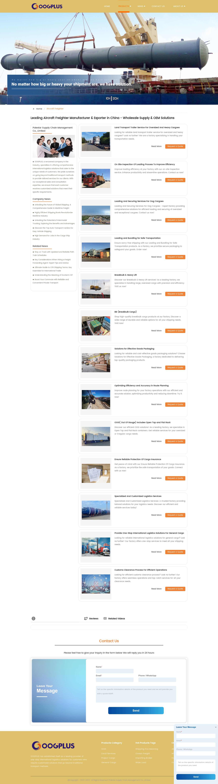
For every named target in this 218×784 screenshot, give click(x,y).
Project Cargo (108, 758)
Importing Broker (143, 758)
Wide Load (140, 762)
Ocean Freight (142, 753)
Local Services (108, 753)
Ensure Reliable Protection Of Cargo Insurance (138, 459)
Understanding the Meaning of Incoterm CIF (54, 275)
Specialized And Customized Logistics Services (138, 496)
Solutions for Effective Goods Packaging (134, 348)
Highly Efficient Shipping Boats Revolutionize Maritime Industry (53, 214)
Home (107, 6)
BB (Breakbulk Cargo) (126, 312)
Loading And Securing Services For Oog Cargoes (139, 201)
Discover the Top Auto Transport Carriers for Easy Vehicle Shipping (53, 230)
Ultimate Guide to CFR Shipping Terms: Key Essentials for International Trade (52, 269)
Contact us (158, 6)
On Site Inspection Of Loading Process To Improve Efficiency (145, 164)
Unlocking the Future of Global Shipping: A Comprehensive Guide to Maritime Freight (52, 206)
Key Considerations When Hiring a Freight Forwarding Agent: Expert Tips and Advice (52, 261)
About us (178, 6)
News (140, 6)
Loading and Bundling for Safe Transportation (138, 238)
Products (123, 6)
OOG (103, 749)
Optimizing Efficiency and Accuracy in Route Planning (142, 385)
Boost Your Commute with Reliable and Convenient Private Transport (51, 281)
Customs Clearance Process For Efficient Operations (141, 570)
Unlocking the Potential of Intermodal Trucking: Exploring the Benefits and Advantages (54, 222)
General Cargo (108, 762)
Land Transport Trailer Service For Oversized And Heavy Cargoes (147, 127)
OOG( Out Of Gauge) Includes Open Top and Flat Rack (142, 422)
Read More (156, 146)
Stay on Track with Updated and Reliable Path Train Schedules (53, 254)
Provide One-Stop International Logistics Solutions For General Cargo (149, 533)
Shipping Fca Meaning (146, 749)
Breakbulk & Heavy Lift (126, 275)
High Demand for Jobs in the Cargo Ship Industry (51, 237)
